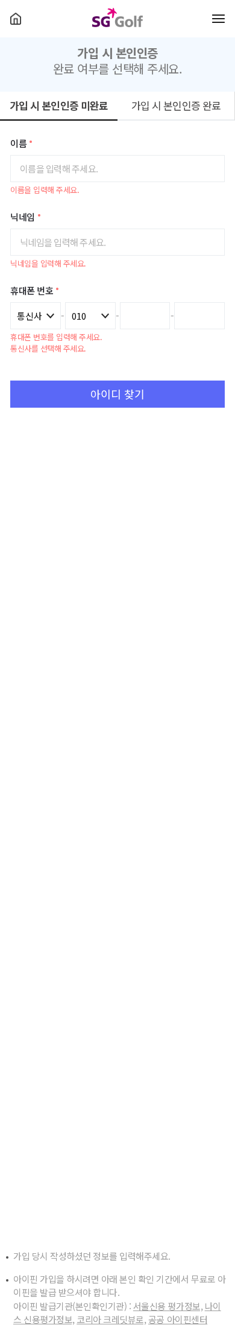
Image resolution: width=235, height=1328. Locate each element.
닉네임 (22, 217)
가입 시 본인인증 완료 (176, 105)
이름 (18, 144)
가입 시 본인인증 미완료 (59, 105)
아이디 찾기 (117, 394)
